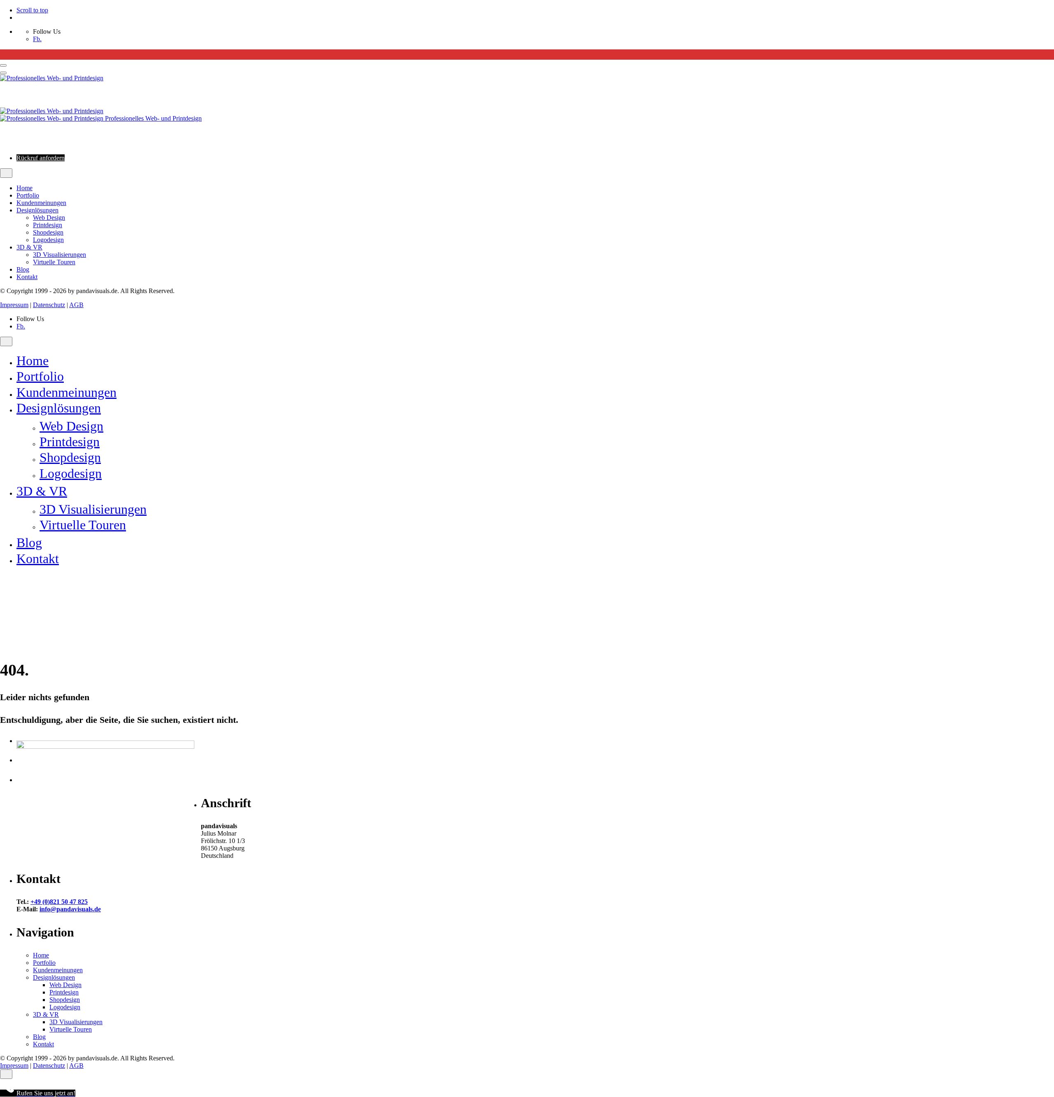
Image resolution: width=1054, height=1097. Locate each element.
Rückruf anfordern (40, 157)
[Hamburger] (3, 65)
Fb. (37, 38)
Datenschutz (49, 304)
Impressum (14, 304)
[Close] (6, 173)
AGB (76, 304)
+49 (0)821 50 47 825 (59, 901)
